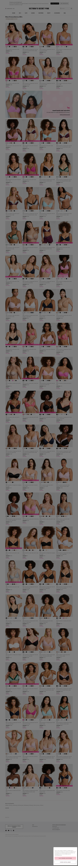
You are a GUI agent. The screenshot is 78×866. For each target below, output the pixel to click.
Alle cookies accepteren (65, 858)
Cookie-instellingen (65, 862)
